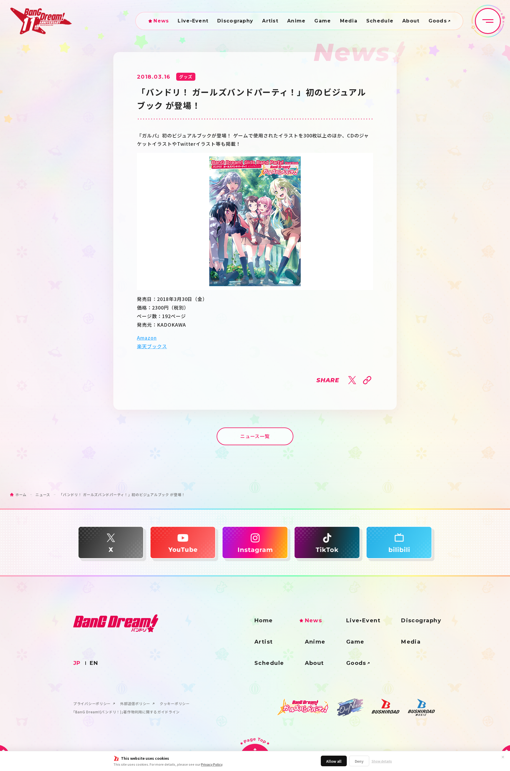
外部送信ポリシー (135, 703)
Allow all (333, 761)
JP (77, 663)
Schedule (379, 21)
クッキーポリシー (175, 703)
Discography (235, 21)
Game (322, 21)
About (410, 21)
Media (348, 21)
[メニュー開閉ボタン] (488, 21)
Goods (438, 21)
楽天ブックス (152, 346)
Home (263, 620)
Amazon (147, 337)
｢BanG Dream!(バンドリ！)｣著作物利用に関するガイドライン (126, 712)
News (161, 21)
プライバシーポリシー (92, 703)
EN (94, 663)
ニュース (42, 494)
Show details (382, 761)
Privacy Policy (211, 764)
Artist (270, 21)
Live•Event (193, 21)
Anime (296, 21)
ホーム (21, 494)
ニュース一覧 (255, 436)
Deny (359, 761)
